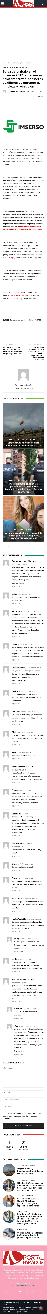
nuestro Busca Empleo (19, 295)
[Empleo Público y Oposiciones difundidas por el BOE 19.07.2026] (23, 426)
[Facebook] (6, 1291)
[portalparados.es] (5, 91)
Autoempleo (22, 1211)
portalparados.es (17, 91)
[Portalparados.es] (23, 3)
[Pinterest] (27, 1291)
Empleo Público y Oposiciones (19, 63)
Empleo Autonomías (23, 529)
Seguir (23, 1141)
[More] (33, 103)
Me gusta (9, 1141)
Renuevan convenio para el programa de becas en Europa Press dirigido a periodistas (12, 351)
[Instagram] (13, 1291)
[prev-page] (4, 546)
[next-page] (8, 546)
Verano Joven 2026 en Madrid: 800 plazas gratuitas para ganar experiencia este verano (23, 536)
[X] (40, 1291)
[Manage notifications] (41, 1308)
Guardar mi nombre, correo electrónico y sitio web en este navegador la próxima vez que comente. (22, 1116)
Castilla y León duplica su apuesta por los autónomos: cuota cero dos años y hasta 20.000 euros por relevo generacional (30, 1219)
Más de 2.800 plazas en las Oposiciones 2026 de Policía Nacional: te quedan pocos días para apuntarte (23, 488)
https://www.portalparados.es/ (23, 388)
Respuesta (16, 586)
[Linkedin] (20, 1291)
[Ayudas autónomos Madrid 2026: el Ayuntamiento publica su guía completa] (9, 1234)
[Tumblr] (33, 1291)
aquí (13, 258)
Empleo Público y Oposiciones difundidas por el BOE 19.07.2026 (23, 444)
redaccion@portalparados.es (23, 1285)
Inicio (5, 63)
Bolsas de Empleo (16, 320)
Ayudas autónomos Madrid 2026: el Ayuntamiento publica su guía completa (30, 1235)
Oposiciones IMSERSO (33, 320)
